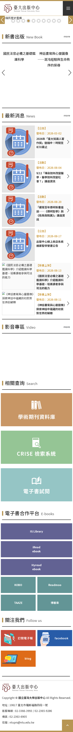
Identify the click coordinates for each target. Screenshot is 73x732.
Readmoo (54, 585)
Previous (3, 72)
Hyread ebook (37, 567)
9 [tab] (54, 21)
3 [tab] (23, 21)
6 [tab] (38, 21)
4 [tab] (28, 21)
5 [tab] (33, 21)
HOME (22, 8)
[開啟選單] (68, 8)
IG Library (36, 531)
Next (70, 72)
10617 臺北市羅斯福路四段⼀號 (29, 705)
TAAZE (18, 603)
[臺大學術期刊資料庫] (36, 409)
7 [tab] (43, 21)
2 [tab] (18, 21)
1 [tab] (13, 21)
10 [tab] (59, 21)
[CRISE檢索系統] (36, 447)
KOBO (18, 585)
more (67, 36)
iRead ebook (36, 549)
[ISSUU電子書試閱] (36, 484)
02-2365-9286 (43, 711)
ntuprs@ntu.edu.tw (22, 722)
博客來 (55, 603)
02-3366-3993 (23, 711)
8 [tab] (49, 21)
